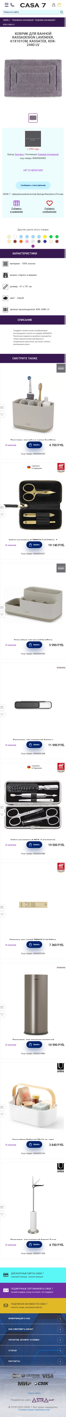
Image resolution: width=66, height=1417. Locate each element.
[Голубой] (21, 237)
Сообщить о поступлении (33, 185)
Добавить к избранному (49, 210)
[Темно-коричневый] (57, 241)
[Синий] (45, 241)
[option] (33, 118)
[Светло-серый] (33, 241)
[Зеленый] (51, 237)
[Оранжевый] (21, 241)
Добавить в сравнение (16, 210)
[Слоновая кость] (51, 241)
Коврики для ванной (48, 154)
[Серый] (39, 241)
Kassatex (19, 154)
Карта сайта (34, 1393)
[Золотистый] (9, 241)
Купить (36, 445)
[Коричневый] (15, 241)
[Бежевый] (9, 237)
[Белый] (15, 237)
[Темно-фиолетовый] (33, 246)
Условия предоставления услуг (34, 1410)
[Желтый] (45, 237)
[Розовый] (27, 241)
